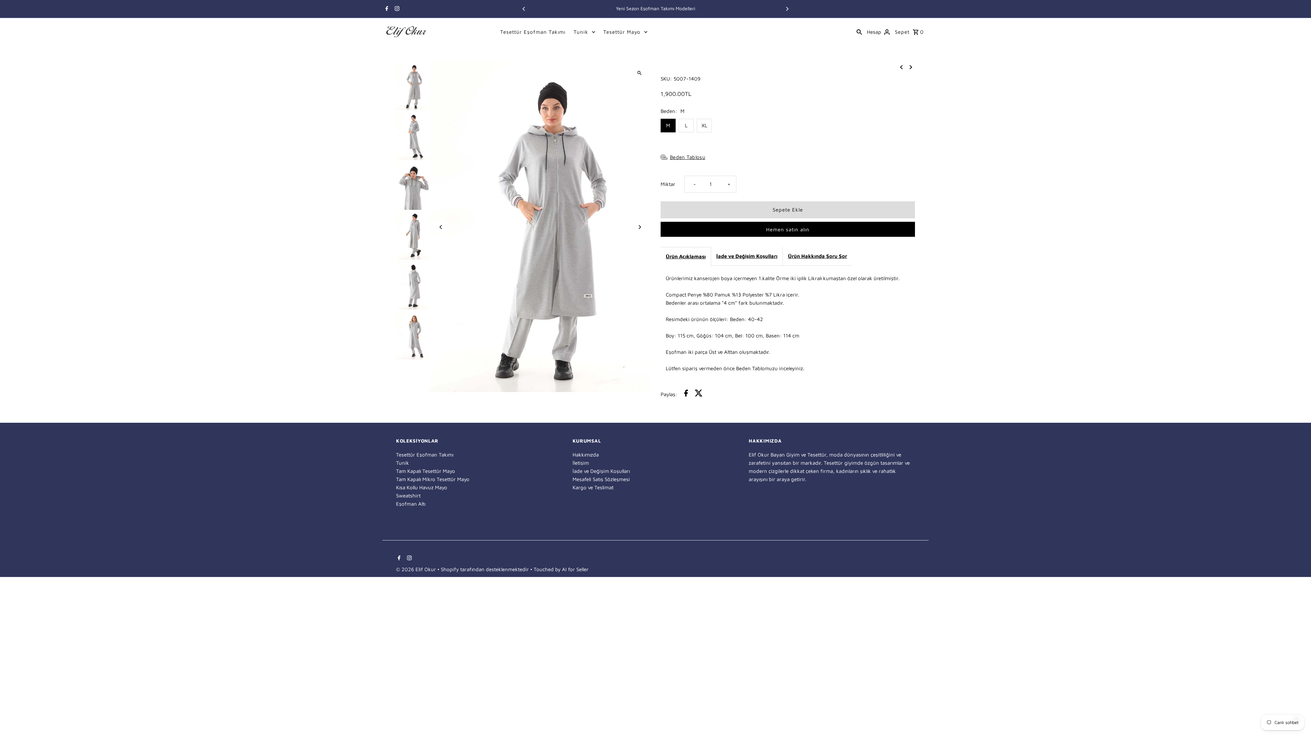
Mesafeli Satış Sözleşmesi (601, 479)
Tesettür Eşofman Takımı (532, 32)
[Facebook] (386, 9)
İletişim (581, 463)
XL (704, 125)
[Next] (787, 9)
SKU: (666, 79)
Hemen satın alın (787, 229)
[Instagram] (396, 9)
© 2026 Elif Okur (416, 569)
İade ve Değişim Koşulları (746, 256)
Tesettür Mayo (621, 32)
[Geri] (901, 66)
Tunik (581, 32)
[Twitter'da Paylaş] (699, 394)
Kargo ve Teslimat (593, 487)
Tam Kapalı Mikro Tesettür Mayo (432, 479)
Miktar (668, 184)
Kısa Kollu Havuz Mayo (421, 487)
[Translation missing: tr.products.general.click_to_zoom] (639, 73)
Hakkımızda (586, 455)
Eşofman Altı (410, 504)
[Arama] (859, 31)
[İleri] (911, 66)
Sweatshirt (408, 495)
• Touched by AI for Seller (559, 569)
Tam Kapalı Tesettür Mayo (425, 471)
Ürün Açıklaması (686, 256)
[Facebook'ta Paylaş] (686, 394)
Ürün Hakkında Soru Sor (817, 256)
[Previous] (524, 9)
